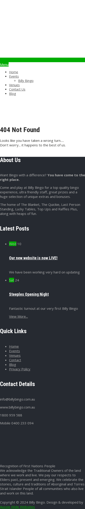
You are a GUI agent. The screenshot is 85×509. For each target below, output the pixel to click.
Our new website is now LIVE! (33, 258)
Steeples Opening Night (29, 294)
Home (13, 72)
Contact (15, 360)
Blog (12, 93)
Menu (4, 64)
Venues (14, 85)
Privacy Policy (19, 369)
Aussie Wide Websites (17, 506)
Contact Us (17, 89)
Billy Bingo (26, 81)
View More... (18, 316)
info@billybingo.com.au (17, 60)
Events (14, 76)
